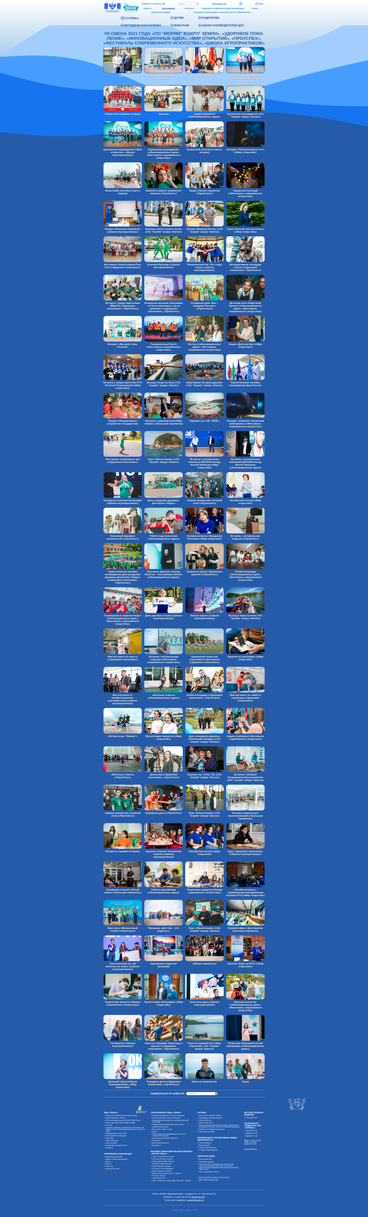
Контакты (109, 1125)
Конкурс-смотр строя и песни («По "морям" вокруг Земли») (163, 214)
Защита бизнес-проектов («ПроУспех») (204, 175)
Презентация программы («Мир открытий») (163, 987)
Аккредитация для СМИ (114, 1157)
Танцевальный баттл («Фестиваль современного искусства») (163, 329)
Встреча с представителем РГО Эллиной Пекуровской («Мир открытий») (122, 367)
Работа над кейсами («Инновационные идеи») (163, 874)
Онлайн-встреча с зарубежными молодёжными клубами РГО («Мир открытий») (245, 874)
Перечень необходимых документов (212, 1129)
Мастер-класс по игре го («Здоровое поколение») (122, 641)
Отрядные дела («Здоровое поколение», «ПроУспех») (163, 1066)
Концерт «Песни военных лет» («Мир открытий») (245, 134)
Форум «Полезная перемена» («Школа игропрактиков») (122, 214)
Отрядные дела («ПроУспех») (163, 797)
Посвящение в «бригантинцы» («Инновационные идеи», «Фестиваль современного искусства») (122, 600)
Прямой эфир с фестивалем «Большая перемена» (245, 913)
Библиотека (156, 1140)
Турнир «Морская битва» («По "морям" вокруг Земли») (204, 214)
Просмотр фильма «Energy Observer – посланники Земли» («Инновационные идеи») (163, 556)
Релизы (108, 1161)
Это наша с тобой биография (162, 1168)
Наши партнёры (111, 1143)
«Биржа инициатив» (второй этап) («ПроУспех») (204, 485)
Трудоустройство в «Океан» (115, 1118)
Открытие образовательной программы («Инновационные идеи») (245, 1028)
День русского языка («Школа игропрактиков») (163, 600)
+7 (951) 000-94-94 (250, 1118)
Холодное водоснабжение (208, 1150)
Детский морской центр (160, 1143)
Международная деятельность (116, 1145)
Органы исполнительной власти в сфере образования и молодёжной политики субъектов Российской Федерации (219, 1126)
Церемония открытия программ (163, 948)
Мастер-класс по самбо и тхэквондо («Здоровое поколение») (245, 680)
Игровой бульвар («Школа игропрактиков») (163, 249)
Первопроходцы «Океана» (161, 1166)
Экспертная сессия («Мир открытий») (245, 485)
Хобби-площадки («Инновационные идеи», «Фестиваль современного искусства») (245, 556)
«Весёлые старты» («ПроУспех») (122, 759)
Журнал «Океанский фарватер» (117, 1159)
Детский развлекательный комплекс (165, 1138)
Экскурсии (109, 1148)
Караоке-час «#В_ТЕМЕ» (204, 405)
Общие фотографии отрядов (122, 98)
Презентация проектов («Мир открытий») (163, 721)
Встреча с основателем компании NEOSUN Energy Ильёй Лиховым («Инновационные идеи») (245, 444)
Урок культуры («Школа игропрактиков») (204, 987)
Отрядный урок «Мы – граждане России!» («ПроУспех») (204, 287)
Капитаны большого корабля (162, 1159)
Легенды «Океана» (159, 1176)
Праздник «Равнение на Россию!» (163, 60)
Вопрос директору (205, 1159)
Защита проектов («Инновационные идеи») (204, 98)
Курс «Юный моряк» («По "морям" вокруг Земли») (163, 444)
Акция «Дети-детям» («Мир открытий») (245, 329)
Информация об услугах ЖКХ (116, 1133)
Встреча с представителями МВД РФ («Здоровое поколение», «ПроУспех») (122, 287)
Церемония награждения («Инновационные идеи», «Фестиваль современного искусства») (163, 134)
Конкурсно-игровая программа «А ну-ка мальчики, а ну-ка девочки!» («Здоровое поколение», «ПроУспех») (163, 287)
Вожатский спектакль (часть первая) (122, 175)
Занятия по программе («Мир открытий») (245, 641)
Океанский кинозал (159, 1178)
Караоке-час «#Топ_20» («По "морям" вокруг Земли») (204, 759)
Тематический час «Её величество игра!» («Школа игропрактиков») (122, 948)
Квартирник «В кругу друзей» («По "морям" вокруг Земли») (204, 367)
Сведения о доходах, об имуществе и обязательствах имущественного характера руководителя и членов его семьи (125, 1129)
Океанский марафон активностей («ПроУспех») (122, 520)
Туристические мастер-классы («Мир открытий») (245, 214)
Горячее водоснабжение (207, 1147)
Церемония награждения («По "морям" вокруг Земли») (245, 98)
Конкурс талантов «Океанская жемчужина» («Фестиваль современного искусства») (245, 405)
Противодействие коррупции (116, 1136)
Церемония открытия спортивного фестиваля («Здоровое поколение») (204, 641)
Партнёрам (110, 1138)
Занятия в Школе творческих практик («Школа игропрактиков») (163, 836)
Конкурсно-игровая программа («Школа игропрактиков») (122, 485)
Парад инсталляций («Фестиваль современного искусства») (245, 175)
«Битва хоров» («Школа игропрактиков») (204, 600)
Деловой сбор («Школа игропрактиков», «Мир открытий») (122, 1066)
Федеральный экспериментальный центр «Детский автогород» (170, 1121)
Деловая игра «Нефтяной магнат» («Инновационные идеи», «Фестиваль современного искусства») (245, 287)
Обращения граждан (206, 1162)
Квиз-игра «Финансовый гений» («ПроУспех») (122, 913)
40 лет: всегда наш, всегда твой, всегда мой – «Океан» (171, 1180)
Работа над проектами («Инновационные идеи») (163, 520)
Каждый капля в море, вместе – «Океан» (166, 1173)
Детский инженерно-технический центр (166, 1118)
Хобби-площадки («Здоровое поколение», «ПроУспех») (204, 680)
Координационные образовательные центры (168, 1124)
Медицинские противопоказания (210, 1118)
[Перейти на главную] (130, 7)
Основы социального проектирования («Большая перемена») (245, 797)
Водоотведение (204, 1145)
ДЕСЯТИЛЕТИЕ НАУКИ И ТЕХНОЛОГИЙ (214, 1177)
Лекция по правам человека (122, 836)
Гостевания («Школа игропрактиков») (122, 1028)
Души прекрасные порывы (161, 1171)
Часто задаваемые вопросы (209, 1172)
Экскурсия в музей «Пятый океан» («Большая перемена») (122, 874)
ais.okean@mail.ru (250, 1149)
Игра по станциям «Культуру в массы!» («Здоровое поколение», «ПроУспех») (163, 1028)
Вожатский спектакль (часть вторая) (204, 134)
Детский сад (156, 1145)
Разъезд (163, 98)
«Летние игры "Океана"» (122, 721)
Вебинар (204, 60)
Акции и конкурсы (112, 1140)
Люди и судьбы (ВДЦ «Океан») (163, 1161)
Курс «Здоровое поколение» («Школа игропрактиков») (245, 836)
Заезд (122, 60)
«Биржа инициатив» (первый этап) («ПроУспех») (122, 797)
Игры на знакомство (204, 1066)
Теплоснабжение (205, 1143)
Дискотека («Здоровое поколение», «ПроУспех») (163, 759)
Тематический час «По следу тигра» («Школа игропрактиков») (204, 249)
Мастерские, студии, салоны (162, 1129)
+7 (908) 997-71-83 (250, 1136)
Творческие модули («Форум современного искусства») (204, 874)
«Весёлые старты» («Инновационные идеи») (163, 680)
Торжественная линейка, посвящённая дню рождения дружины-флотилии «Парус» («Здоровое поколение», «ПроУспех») (122, 556)
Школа (154, 1131)
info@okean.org (219, 4)
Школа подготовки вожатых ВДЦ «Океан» (120, 1123)
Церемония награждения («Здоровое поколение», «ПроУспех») (245, 60)
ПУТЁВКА (132, 18)
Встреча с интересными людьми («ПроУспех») (245, 520)
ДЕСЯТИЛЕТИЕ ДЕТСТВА (208, 1180)
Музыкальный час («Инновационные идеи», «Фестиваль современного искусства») (245, 987)
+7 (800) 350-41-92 (250, 1130)
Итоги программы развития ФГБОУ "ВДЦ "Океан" (123, 1120)
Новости (109, 1164)
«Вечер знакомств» (204, 948)
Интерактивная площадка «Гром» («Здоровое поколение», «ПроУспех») (245, 249)
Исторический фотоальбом (162, 1164)
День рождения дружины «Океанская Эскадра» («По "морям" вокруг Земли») (204, 721)
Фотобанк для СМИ (112, 1169)
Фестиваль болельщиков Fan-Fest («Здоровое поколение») (122, 249)
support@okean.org (195, 1200)
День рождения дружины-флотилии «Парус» (163, 485)
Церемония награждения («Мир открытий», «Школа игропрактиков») (122, 134)
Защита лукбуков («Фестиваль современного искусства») (245, 721)
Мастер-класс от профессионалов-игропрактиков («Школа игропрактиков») (122, 680)
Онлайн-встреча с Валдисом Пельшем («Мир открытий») (204, 520)
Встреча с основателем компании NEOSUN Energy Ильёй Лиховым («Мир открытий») (204, 444)
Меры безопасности (206, 1123)
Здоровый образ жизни (160, 1127)
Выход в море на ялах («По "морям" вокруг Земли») (163, 367)
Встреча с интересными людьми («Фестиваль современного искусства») (163, 641)
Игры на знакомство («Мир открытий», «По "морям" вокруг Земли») (204, 1028)
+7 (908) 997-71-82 (250, 1133)
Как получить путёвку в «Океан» (210, 1115)
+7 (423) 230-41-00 (181, 1197)
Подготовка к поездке (206, 1131)
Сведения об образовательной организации (121, 1115)
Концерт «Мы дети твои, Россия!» (122, 329)
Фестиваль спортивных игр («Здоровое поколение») (122, 444)
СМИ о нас (109, 1166)
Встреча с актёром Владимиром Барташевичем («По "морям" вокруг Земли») (245, 759)
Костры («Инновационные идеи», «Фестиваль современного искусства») (204, 329)
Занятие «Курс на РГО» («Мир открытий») (245, 948)
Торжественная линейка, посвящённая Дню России (245, 367)
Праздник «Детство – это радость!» (163, 913)
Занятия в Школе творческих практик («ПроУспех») (163, 175)
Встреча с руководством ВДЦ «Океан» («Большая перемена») (163, 405)
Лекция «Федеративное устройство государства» (122, 405)
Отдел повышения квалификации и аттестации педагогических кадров (169, 1135)
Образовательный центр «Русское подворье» (168, 1115)
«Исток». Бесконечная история (163, 1156)
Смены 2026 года (205, 1120)
